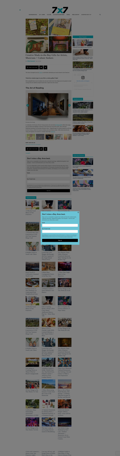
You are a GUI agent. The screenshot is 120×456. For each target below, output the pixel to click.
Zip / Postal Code (46, 228)
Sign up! (60, 240)
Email (43, 222)
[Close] (78, 212)
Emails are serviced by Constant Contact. (66, 236)
